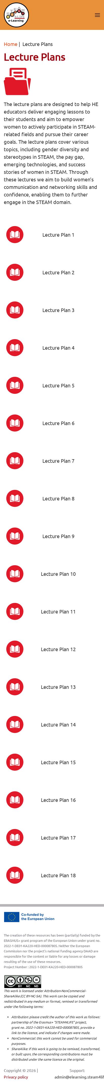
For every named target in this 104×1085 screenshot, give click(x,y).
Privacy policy (16, 1076)
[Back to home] (16, 15)
